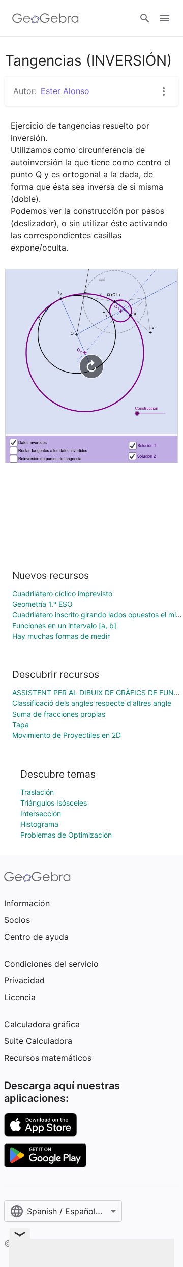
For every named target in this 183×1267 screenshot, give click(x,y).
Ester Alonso (65, 91)
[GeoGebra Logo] (45, 18)
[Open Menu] (165, 18)
